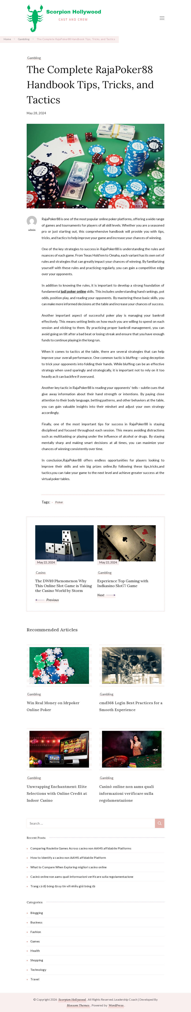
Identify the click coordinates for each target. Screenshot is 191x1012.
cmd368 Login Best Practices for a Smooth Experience (130, 706)
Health (35, 950)
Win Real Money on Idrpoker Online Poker (53, 706)
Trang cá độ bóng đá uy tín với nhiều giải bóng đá (62, 886)
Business (36, 922)
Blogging (36, 912)
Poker (59, 502)
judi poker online (73, 291)
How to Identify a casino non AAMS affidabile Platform (68, 857)
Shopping (36, 960)
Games (35, 941)
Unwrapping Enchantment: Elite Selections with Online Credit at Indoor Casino (57, 793)
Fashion (35, 932)
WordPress (116, 1005)
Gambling (34, 58)
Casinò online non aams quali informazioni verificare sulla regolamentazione (126, 793)
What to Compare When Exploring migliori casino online (68, 867)
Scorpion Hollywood (72, 999)
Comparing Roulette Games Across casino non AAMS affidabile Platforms (80, 848)
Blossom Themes (78, 1005)
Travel (34, 979)
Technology (38, 969)
